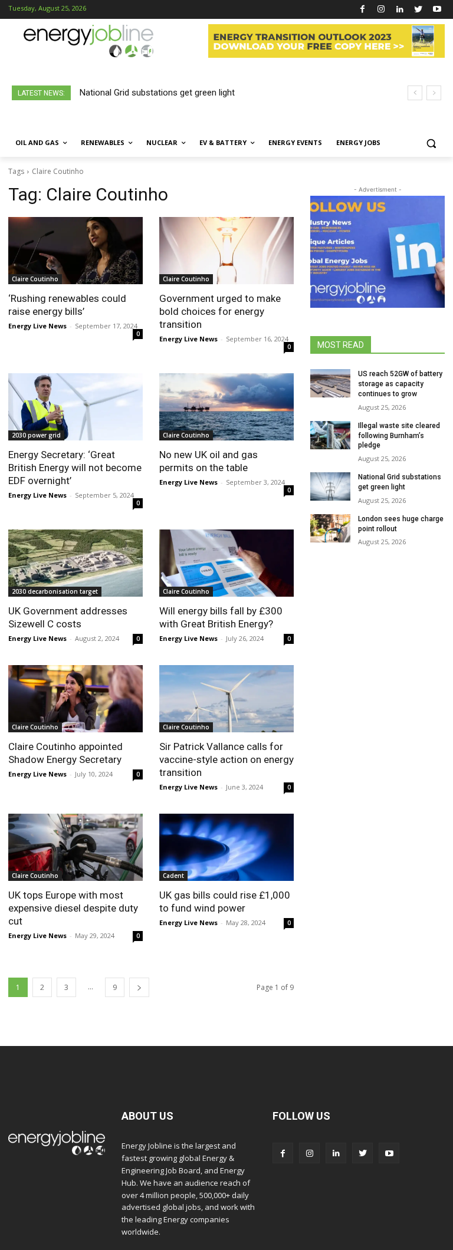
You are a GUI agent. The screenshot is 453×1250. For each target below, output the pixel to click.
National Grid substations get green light (157, 92)
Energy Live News (37, 325)
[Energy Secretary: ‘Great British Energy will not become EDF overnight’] (75, 406)
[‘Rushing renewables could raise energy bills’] (75, 250)
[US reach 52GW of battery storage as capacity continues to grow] (330, 383)
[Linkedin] (400, 10)
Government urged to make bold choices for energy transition (220, 311)
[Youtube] (437, 10)
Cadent (173, 875)
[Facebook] (362, 10)
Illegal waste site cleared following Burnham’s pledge (399, 436)
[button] (431, 143)
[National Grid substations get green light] (330, 486)
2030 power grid (36, 435)
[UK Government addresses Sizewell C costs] (75, 563)
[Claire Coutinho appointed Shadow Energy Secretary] (75, 698)
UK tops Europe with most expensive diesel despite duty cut (73, 908)
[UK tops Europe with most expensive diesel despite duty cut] (75, 847)
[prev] (415, 92)
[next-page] (139, 987)
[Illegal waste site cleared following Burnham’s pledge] (330, 435)
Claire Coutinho (35, 279)
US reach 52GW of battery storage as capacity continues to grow (400, 384)
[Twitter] (418, 10)
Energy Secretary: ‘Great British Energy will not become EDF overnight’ (75, 467)
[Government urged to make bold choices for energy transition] (226, 250)
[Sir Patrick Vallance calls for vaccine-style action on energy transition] (226, 698)
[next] (433, 92)
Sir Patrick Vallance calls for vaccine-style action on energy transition (226, 759)
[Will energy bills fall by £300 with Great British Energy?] (226, 563)
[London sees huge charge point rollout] (330, 528)
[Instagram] (381, 10)
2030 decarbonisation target (55, 591)
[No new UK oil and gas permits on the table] (226, 406)
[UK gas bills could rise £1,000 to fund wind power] (226, 847)
